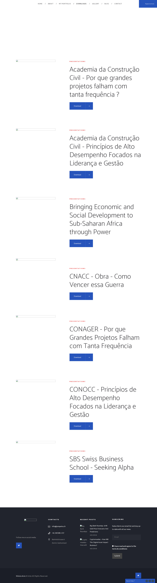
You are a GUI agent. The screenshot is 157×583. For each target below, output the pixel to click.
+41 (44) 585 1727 (58, 533)
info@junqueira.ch (58, 526)
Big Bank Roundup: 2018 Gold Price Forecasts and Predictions (99, 528)
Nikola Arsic (21, 576)
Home (72, 27)
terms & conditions (119, 549)
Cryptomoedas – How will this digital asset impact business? (99, 542)
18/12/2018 (93, 535)
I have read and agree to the (124, 547)
